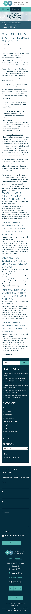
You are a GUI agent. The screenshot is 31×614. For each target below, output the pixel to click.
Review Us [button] (15, 598)
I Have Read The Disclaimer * (15, 536)
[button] (5, 8)
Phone (4, 492)
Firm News (11, 204)
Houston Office (16, 573)
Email (4, 502)
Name (4, 482)
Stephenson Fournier (17, 202)
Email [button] (16, 9)
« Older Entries (7, 355)
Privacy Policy (19, 608)
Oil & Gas (5, 435)
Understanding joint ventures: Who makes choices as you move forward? (15, 396)
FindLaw (23, 610)
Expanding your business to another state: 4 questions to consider (15, 386)
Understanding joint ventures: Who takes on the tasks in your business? (15, 391)
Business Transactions (9, 418)
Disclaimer (6, 531)
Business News (7, 414)
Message (5, 512)
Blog (4, 408)
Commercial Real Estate (10, 421)
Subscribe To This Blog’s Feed (11, 457)
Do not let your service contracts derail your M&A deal (14, 196)
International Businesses (10, 431)
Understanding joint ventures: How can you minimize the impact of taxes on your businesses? (15, 229)
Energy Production (8, 425)
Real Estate (6, 438)
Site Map (11, 608)
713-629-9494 (15, 582)
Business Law (10, 239)
